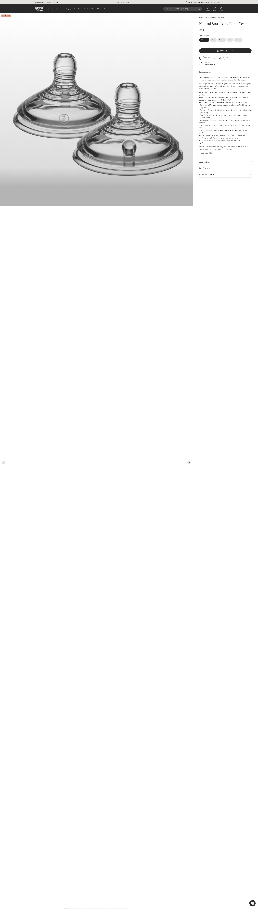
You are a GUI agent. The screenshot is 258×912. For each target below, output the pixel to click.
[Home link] (39, 8)
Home (201, 17)
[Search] (199, 9)
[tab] (66, 908)
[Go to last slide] (3, 462)
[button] (221, 9)
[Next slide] (189, 462)
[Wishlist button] (188, 17)
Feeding (50, 9)
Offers (99, 9)
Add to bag (226, 51)
